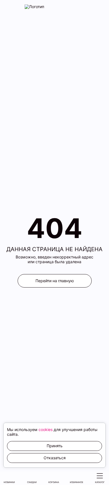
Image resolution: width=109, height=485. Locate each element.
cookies (46, 429)
